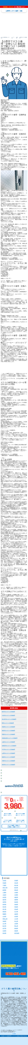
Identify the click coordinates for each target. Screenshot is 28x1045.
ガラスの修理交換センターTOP (5, 37)
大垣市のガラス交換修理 (8, 715)
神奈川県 (5, 887)
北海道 (4, 880)
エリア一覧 (13, 37)
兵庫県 (16, 895)
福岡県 (16, 899)
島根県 (16, 928)
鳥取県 (4, 911)
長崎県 (16, 904)
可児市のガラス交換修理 (8, 749)
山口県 (4, 923)
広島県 (4, 931)
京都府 (16, 892)
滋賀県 (16, 914)
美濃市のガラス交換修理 (8, 726)
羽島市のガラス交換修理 (8, 734)
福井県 (4, 899)
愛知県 (16, 890)
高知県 (16, 909)
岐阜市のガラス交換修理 (8, 711)
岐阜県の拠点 (14, 708)
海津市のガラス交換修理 (8, 764)
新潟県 (4, 933)
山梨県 (16, 923)
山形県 (4, 916)
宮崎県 (4, 921)
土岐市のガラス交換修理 (8, 742)
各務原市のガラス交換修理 (9, 745)
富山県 (16, 921)
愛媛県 (4, 914)
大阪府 (4, 895)
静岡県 (4, 890)
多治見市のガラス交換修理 (9, 719)
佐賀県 (16, 916)
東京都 (16, 885)
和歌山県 (5, 919)
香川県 (4, 909)
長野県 (4, 902)
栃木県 (4, 926)
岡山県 (16, 926)
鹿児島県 (16, 933)
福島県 (16, 897)
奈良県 (4, 897)
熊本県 (4, 907)
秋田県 (16, 902)
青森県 (16, 907)
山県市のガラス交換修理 (8, 753)
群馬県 (4, 904)
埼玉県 (16, 883)
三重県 (4, 892)
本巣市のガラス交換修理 (8, 760)
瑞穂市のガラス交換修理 (8, 757)
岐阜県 (17, 37)
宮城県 (16, 880)
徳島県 (16, 931)
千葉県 (4, 885)
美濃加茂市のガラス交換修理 (9, 738)
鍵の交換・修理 (6, 671)
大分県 (16, 919)
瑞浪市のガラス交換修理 (8, 730)
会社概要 (14, 1033)
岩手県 (4, 928)
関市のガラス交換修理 (8, 723)
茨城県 (4, 883)
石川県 (16, 911)
